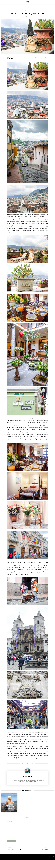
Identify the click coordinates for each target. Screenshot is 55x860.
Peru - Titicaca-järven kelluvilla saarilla (15, 849)
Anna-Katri (12, 58)
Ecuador (27, 10)
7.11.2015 (27, 16)
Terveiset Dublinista (44, 849)
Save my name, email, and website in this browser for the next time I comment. (21, 837)
